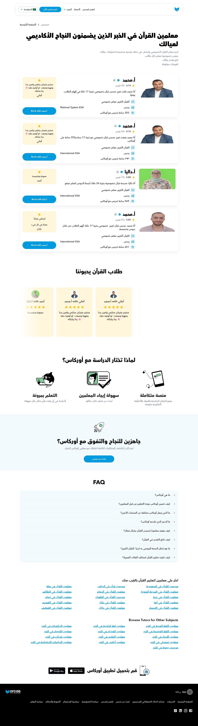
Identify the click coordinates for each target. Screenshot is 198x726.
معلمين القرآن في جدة (165, 597)
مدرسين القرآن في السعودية (162, 586)
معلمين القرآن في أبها (166, 602)
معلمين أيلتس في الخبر (112, 642)
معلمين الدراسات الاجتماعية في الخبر (51, 642)
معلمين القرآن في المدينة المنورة (159, 592)
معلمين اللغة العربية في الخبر (162, 626)
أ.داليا (130, 172)
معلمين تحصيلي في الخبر (164, 642)
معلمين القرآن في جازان (112, 608)
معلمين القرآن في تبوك (58, 597)
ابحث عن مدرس (123, 702)
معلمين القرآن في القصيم (57, 602)
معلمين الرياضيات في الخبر (56, 626)
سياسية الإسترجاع (71, 702)
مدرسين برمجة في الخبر (165, 647)
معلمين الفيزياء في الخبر (111, 631)
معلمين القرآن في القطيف (56, 608)
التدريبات (171, 702)
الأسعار (77, 9)
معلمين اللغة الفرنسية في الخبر (160, 631)
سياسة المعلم (36, 702)
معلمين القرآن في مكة (59, 586)
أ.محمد (128, 80)
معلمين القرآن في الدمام (111, 592)
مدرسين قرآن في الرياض (111, 586)
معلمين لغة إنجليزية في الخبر (109, 626)
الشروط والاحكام (53, 702)
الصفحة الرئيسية (28, 25)
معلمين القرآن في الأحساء (163, 608)
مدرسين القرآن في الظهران (110, 597)
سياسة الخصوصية (90, 702)
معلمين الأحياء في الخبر (165, 637)
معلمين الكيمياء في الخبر (58, 631)
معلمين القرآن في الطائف (57, 592)
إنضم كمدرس (88, 9)
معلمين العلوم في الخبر (111, 637)
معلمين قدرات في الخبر (58, 637)
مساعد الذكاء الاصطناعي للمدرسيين (148, 702)
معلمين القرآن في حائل (112, 602)
